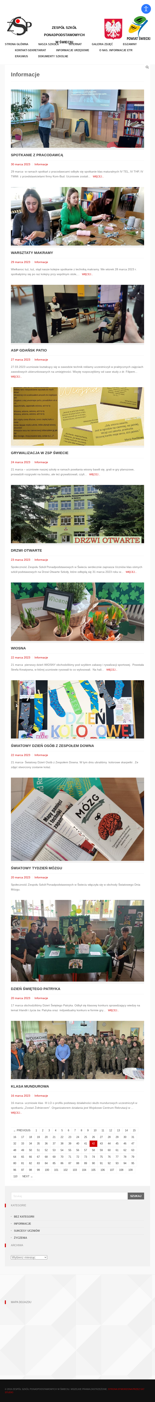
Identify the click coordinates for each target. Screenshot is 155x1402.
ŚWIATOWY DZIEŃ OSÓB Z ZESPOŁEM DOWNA (52, 746)
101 (56, 1169)
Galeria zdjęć (102, 44)
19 (38, 1137)
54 (62, 1150)
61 (117, 1150)
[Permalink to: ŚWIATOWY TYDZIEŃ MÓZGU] (77, 819)
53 (54, 1150)
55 (69, 1150)
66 (30, 1156)
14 (126, 1130)
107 (112, 1169)
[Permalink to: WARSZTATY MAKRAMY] (77, 216)
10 (95, 1130)
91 (101, 1163)
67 (38, 1156)
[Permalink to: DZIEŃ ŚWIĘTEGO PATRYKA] (77, 940)
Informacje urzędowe (72, 50)
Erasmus (21, 56)
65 (22, 1156)
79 (132, 1156)
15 (134, 1130)
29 (117, 1137)
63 (132, 1150)
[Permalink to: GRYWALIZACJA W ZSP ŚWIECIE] (77, 416)
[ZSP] (19, 25)
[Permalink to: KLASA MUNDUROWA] (77, 1050)
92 (109, 1163)
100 (47, 1169)
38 (62, 1143)
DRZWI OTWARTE (26, 550)
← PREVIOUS (21, 1130)
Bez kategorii (24, 1216)
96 (14, 1169)
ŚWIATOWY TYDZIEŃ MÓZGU (36, 868)
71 (69, 1156)
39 (69, 1143)
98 (30, 1169)
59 (101, 1150)
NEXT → (27, 1176)
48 (14, 1150)
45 (117, 1143)
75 (101, 1156)
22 (62, 1137)
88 (77, 1163)
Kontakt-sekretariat (30, 50)
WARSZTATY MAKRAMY (32, 253)
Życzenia (20, 1237)
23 (69, 1137)
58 (93, 1150)
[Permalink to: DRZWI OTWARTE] (77, 514)
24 (77, 1137)
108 (121, 1169)
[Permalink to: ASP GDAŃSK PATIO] (77, 313)
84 (46, 1163)
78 (125, 1156)
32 (14, 1143)
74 (93, 1156)
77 (117, 1156)
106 (103, 1169)
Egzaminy (130, 44)
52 (46, 1150)
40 (77, 1143)
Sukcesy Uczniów (27, 1230)
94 (125, 1163)
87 (69, 1163)
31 (132, 1137)
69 (54, 1156)
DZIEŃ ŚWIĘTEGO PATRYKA (35, 989)
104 (84, 1169)
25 (85, 1137)
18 (30, 1137)
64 (14, 1156)
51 (38, 1150)
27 (101, 1137)
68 (46, 1156)
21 (54, 1137)
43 (101, 1143)
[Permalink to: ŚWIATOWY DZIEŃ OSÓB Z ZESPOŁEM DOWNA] (77, 709)
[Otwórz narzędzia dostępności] (146, 9)
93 (117, 1163)
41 (85, 1143)
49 (22, 1150)
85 (54, 1163)
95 (132, 1163)
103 (75, 1169)
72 (77, 1156)
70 (62, 1156)
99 (38, 1169)
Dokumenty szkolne (53, 56)
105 (93, 1169)
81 (22, 1163)
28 (109, 1137)
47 (132, 1143)
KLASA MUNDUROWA (30, 1086)
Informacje (41, 164)
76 (109, 1156)
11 (103, 1130)
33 (22, 1143)
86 (62, 1163)
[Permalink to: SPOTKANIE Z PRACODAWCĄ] (77, 118)
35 (38, 1143)
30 (125, 1137)
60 (109, 1150)
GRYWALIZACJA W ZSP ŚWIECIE (39, 453)
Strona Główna (16, 44)
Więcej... (98, 176)
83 (38, 1163)
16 (14, 1137)
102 (65, 1169)
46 (125, 1143)
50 (30, 1150)
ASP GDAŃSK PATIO (29, 350)
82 (30, 1163)
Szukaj (135, 1196)
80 (14, 1163)
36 (46, 1143)
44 (109, 1143)
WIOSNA (18, 648)
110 (15, 1176)
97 (22, 1169)
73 (85, 1156)
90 (93, 1163)
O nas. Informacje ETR (115, 50)
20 (46, 1137)
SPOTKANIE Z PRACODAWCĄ (37, 155)
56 (77, 1150)
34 (30, 1143)
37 (54, 1143)
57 (85, 1150)
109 (130, 1169)
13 (118, 1130)
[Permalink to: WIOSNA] (77, 611)
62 (125, 1150)
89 (85, 1163)
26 (93, 1137)
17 (22, 1137)
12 (110, 1130)
